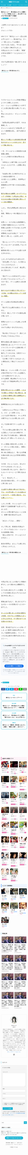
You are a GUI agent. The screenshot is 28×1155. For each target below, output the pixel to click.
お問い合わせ (19, 1142)
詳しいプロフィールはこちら (14, 1051)
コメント (5, 1071)
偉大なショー (5, 18)
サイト (4, 1098)
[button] (3, 689)
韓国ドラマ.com (14, 2)
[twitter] (14, 1055)
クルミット (14, 1025)
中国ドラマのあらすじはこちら (14, 1137)
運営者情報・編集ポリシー (11, 1142)
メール (4, 1093)
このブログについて (9, 1144)
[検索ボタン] (26, 2)
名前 (4, 1088)
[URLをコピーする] (25, 689)
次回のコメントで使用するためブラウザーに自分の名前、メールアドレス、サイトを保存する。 (14, 1104)
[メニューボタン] (2, 2)
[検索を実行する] (25, 1122)
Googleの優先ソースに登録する (14, 666)
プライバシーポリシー (18, 1144)
